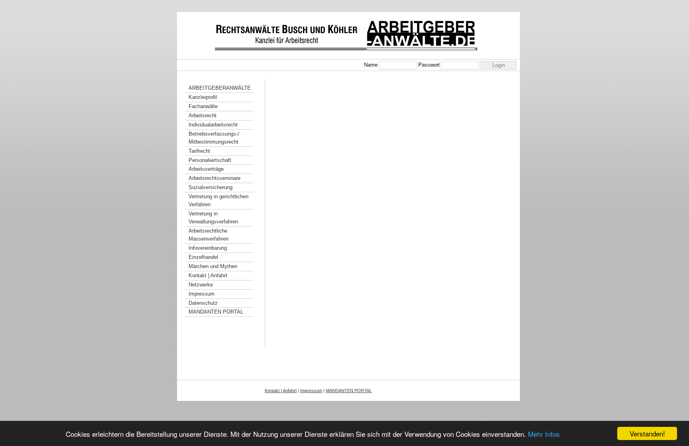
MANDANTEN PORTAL (216, 312)
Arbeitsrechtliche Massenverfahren (208, 235)
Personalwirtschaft (210, 160)
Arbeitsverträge (206, 169)
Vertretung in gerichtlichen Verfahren (218, 200)
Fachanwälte (203, 106)
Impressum (202, 294)
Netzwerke (201, 285)
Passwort (429, 65)
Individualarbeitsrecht (213, 125)
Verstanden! (647, 433)
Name (371, 65)
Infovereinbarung (208, 248)
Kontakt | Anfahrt (208, 275)
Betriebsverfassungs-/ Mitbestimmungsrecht (214, 138)
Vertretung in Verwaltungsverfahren (213, 218)
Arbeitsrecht (203, 115)
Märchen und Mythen (213, 266)
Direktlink (344, 408)
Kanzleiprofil (203, 97)
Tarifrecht (199, 151)
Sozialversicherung (210, 187)
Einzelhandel (203, 257)
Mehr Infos (544, 434)
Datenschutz (203, 303)
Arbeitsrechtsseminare (214, 178)
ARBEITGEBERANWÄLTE (220, 88)
